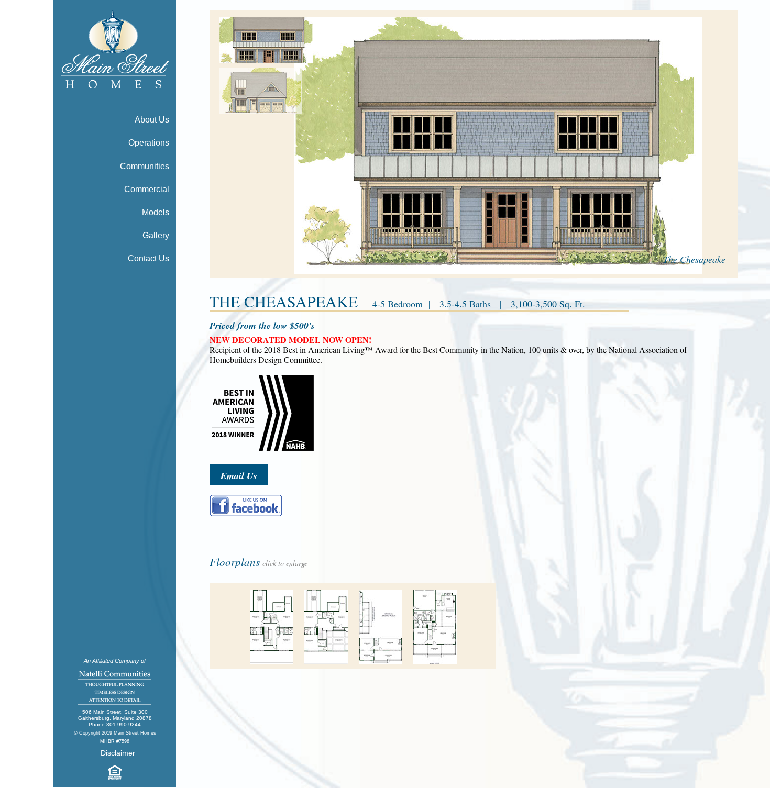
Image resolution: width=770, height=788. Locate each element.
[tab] (266, 40)
